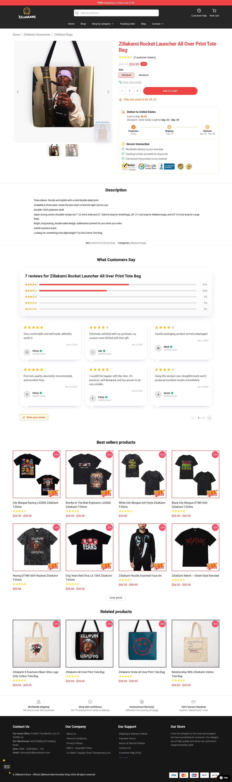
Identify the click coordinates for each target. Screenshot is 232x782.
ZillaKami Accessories (37, 34)
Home (16, 34)
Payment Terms (127, 738)
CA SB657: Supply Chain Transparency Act (88, 752)
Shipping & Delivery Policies (133, 733)
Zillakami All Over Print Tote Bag (85, 672)
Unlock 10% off (7, 767)
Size (121, 69)
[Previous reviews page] (193, 418)
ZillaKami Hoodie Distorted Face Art (140, 575)
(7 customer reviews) (145, 57)
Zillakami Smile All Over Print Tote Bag (142, 672)
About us (71, 733)
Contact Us (125, 748)
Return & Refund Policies (132, 743)
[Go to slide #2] (72, 150)
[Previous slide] (18, 91)
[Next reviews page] (209, 418)
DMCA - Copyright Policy (79, 748)
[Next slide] (108, 91)
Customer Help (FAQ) (130, 752)
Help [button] (226, 778)
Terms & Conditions (76, 738)
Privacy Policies (74, 743)
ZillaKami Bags (63, 34)
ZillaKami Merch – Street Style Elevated (195, 575)
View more (116, 598)
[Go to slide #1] (54, 150)
